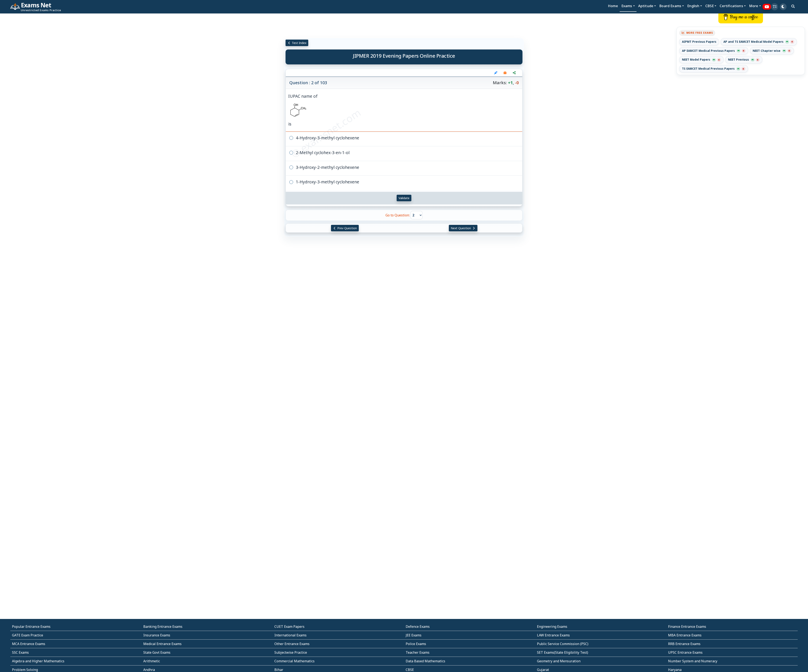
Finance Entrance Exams (687, 626)
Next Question (461, 228)
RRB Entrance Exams (684, 643)
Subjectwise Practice (290, 652)
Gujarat (543, 669)
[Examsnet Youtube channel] (767, 7)
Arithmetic (151, 661)
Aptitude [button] (645, 5)
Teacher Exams (417, 652)
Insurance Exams (156, 635)
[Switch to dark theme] (783, 7)
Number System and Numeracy (692, 661)
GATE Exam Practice (27, 635)
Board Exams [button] (670, 5)
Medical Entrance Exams (162, 643)
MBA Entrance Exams (685, 635)
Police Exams (416, 643)
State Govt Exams (156, 652)
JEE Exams (413, 635)
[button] (774, 6)
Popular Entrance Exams (31, 626)
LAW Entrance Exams (553, 635)
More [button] (753, 5)
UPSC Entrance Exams (685, 652)
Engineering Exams (552, 626)
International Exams (290, 635)
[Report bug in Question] (505, 73)
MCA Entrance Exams (28, 643)
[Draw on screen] (495, 73)
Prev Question (346, 228)
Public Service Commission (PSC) (562, 643)
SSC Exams (20, 652)
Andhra (149, 669)
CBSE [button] (709, 5)
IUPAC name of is (303, 110)
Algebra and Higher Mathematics (38, 661)
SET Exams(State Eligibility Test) (562, 652)
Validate (404, 198)
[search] (793, 6)
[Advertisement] (67, 77)
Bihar (278, 669)
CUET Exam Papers (289, 626)
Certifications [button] (731, 5)
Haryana (675, 669)
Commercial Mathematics (294, 661)
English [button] (693, 5)
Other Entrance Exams (292, 643)
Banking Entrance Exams (162, 626)
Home (613, 5)
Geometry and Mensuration (559, 661)
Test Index (298, 43)
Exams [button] (626, 5)
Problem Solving (25, 669)
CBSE (410, 669)
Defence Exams (418, 626)
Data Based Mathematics (425, 661)
